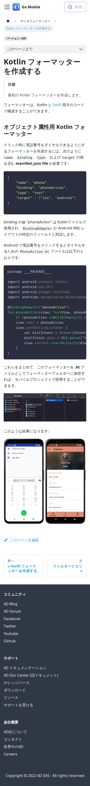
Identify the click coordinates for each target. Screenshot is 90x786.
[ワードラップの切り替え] (72, 271)
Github (10, 640)
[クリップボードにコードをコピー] (80, 177)
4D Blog (10, 603)
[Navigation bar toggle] (7, 6)
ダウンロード (15, 690)
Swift (57, 104)
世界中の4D (13, 746)
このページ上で (20, 48)
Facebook (12, 618)
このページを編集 (24, 539)
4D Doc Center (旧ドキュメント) (31, 675)
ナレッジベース (17, 682)
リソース (11, 697)
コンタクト (13, 739)
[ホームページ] (8, 21)
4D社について (15, 731)
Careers (10, 754)
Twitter (10, 626)
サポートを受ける (18, 704)
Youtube (11, 633)
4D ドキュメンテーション (25, 667)
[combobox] (75, 7)
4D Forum (12, 611)
